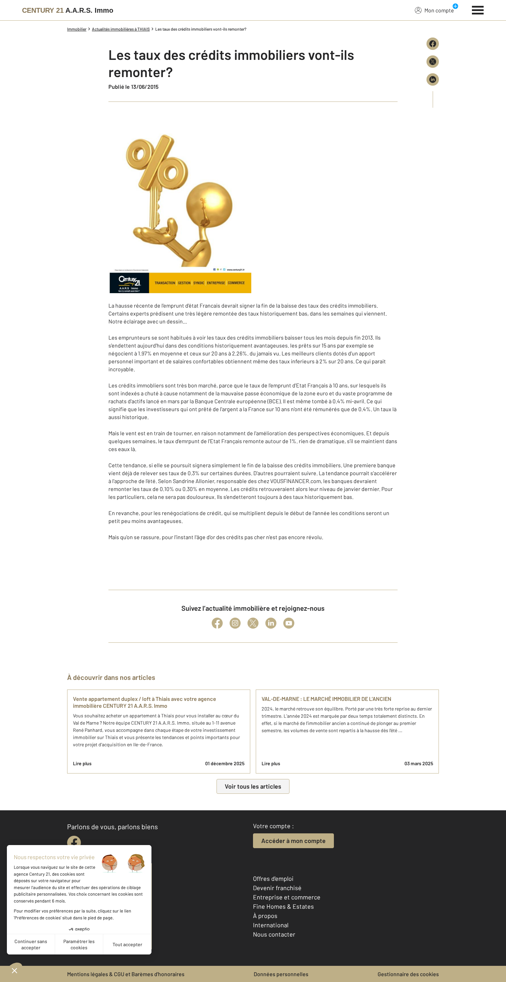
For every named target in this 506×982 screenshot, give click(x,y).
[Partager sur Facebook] (432, 44)
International (270, 925)
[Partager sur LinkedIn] (432, 79)
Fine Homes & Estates (283, 906)
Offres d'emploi (273, 878)
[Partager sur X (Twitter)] (432, 61)
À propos (265, 915)
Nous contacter (274, 934)
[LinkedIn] (270, 623)
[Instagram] (235, 623)
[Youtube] (288, 623)
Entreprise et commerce (286, 897)
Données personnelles (281, 974)
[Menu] (478, 9)
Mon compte (439, 10)
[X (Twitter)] (253, 623)
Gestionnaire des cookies (408, 974)
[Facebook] (217, 623)
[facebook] (74, 843)
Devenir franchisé (277, 888)
